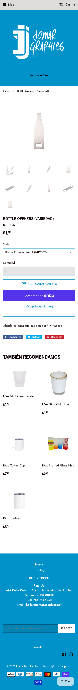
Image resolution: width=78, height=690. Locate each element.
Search (37, 647)
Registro (66, 628)
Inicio (6, 91)
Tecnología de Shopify (56, 666)
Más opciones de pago (39, 306)
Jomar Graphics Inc (27, 666)
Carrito (69, 4)
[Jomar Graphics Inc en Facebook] (64, 655)
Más (11, 4)
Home (39, 564)
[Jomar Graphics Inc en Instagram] (71, 655)
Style (6, 244)
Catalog (39, 570)
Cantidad (9, 263)
